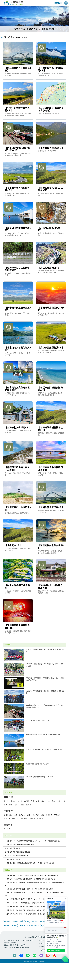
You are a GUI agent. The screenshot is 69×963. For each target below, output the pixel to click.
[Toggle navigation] (66, 3)
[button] (5, 18)
